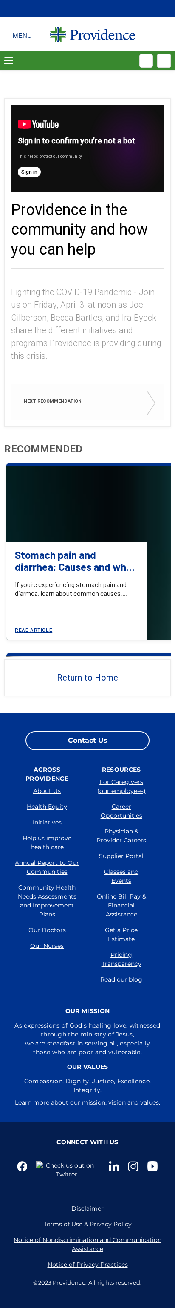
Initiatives (47, 822)
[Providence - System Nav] (92, 34)
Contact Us (87, 740)
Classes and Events (121, 876)
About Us (47, 791)
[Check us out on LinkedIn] (114, 1166)
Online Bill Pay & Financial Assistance (121, 905)
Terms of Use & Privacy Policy (88, 1224)
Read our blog (121, 979)
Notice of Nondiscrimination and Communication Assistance (87, 1244)
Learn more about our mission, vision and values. (87, 1102)
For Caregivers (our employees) (121, 786)
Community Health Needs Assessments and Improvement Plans (47, 901)
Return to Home (87, 678)
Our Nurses (47, 946)
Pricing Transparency (121, 959)
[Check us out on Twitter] (68, 1170)
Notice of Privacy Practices (88, 1264)
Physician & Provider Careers (121, 835)
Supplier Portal (121, 856)
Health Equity (47, 806)
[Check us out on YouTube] (152, 1166)
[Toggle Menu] (22, 34)
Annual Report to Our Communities (47, 867)
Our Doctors (47, 930)
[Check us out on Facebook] (22, 1166)
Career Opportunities (121, 811)
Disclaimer (87, 1208)
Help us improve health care (47, 842)
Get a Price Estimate (121, 934)
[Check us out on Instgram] (133, 1166)
